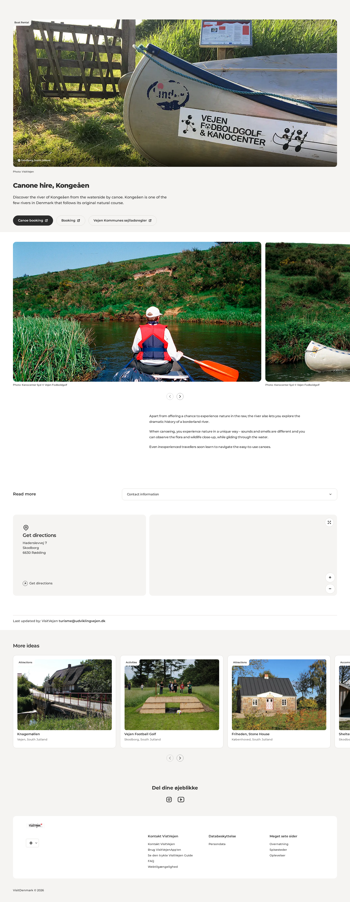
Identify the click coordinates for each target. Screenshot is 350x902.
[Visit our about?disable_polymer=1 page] (181, 799)
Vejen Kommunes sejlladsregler (120, 220)
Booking (68, 220)
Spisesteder (278, 850)
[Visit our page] (169, 799)
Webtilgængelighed (163, 867)
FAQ (151, 861)
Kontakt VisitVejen (161, 844)
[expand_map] (329, 522)
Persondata (217, 844)
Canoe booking (30, 220)
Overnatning (279, 844)
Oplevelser (277, 855)
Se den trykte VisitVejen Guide (170, 855)
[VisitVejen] (35, 825)
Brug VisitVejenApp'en (164, 850)
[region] (243, 555)
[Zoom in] (330, 577)
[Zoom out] (330, 589)
